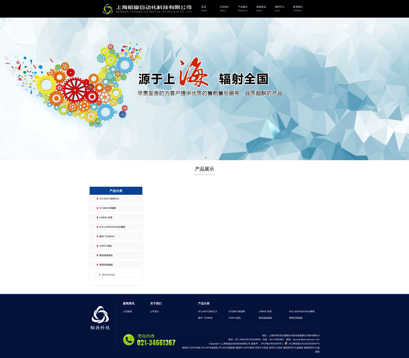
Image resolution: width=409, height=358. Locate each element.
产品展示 (243, 8)
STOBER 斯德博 (107, 208)
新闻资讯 (261, 8)
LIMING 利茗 (105, 217)
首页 (204, 8)
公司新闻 (127, 311)
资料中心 (279, 8)
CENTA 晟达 (105, 246)
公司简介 (224, 8)
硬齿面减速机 (106, 255)
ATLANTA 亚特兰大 (109, 198)
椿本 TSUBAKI (106, 236)
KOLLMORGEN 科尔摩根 (112, 227)
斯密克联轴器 (106, 264)
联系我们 (298, 8)
